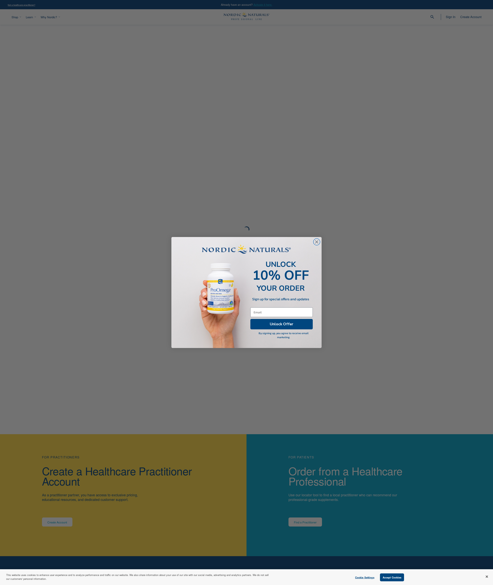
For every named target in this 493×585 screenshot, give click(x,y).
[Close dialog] (316, 242)
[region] (246, 577)
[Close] (487, 576)
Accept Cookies (392, 577)
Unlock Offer (281, 324)
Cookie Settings (364, 577)
